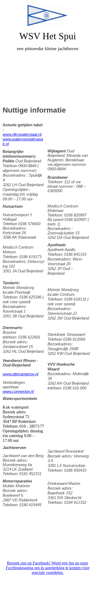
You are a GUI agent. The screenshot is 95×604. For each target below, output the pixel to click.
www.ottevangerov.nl (20, 374)
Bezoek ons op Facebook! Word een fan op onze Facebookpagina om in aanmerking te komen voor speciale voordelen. (47, 568)
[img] (47, 15)
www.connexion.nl (18, 391)
